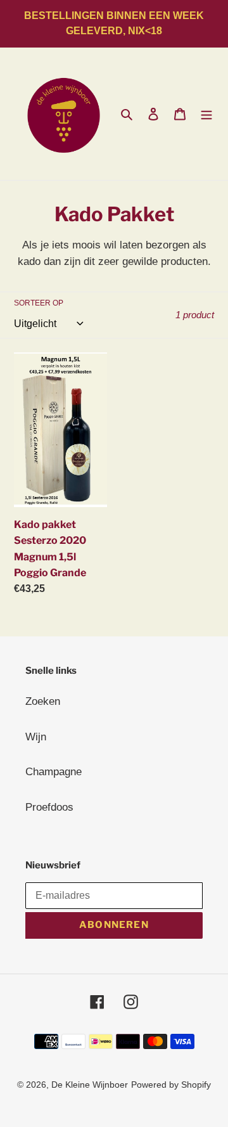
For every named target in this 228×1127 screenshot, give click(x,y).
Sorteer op (38, 303)
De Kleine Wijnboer (89, 1084)
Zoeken (42, 701)
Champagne (53, 772)
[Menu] (206, 114)
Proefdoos (49, 807)
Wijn (35, 737)
